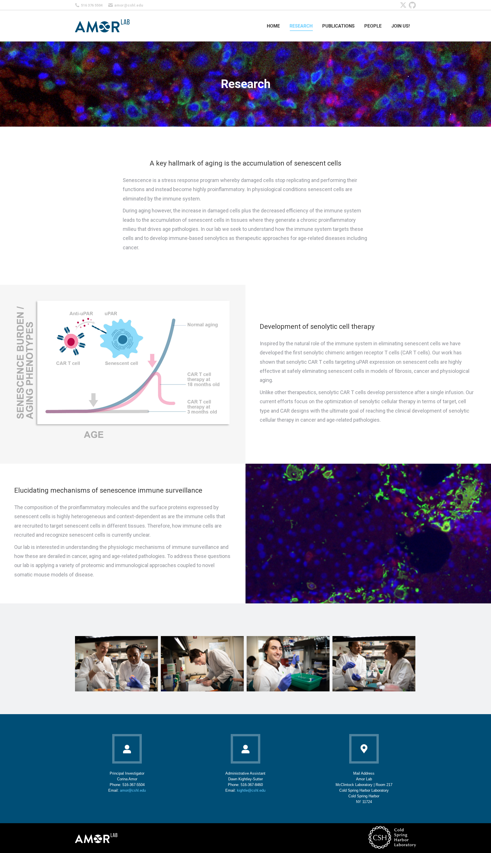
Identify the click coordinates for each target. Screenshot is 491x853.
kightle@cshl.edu (251, 790)
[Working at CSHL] (116, 663)
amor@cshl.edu (128, 5)
